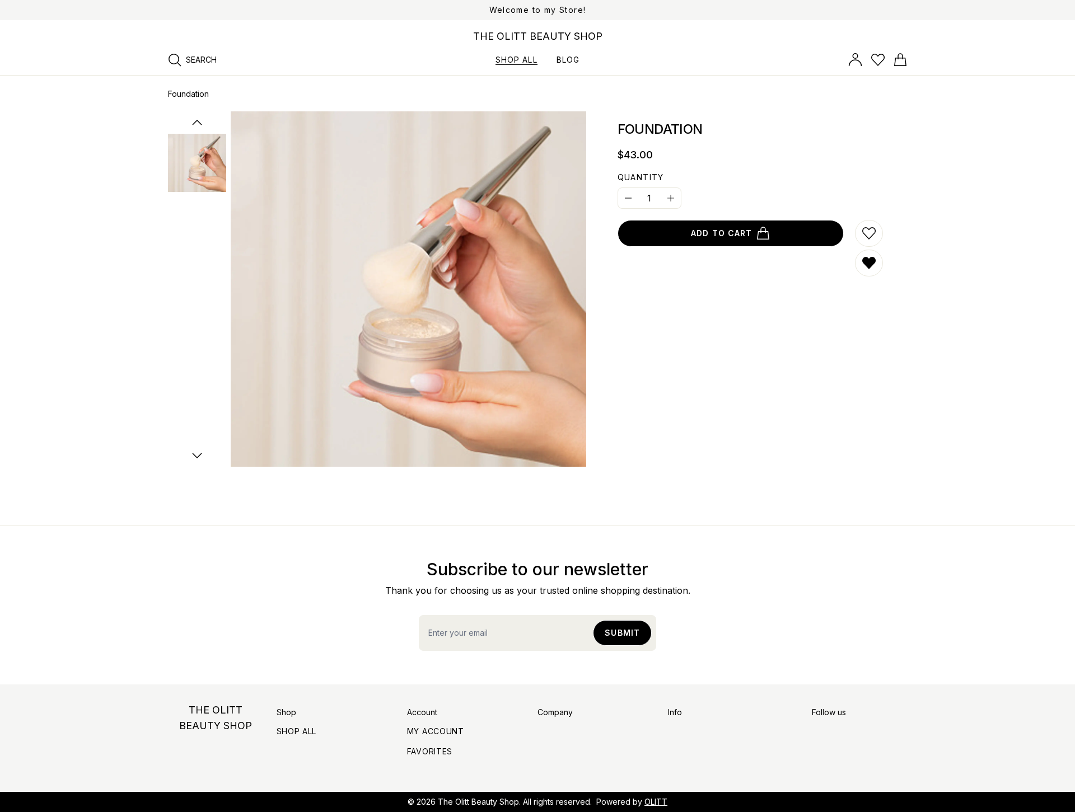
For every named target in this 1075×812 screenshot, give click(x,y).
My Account (435, 731)
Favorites (429, 751)
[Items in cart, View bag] (900, 60)
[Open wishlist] (878, 60)
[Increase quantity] (671, 198)
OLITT (655, 801)
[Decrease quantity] (628, 198)
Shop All (297, 731)
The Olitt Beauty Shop (478, 801)
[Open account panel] (855, 60)
